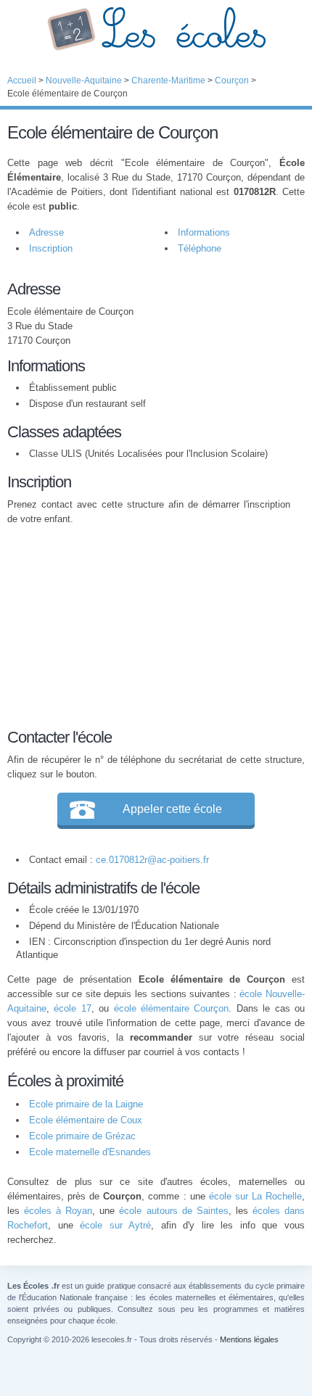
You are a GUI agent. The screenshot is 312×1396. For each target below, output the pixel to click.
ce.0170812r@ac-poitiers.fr (152, 859)
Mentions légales (249, 1339)
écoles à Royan (58, 1210)
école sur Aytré (115, 1225)
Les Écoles (156, 29)
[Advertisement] (149, 624)
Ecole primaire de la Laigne (86, 1104)
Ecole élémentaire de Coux (85, 1120)
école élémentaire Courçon (171, 1008)
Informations (204, 232)
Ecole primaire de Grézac (82, 1136)
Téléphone (199, 248)
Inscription (51, 248)
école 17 (72, 1008)
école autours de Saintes (173, 1210)
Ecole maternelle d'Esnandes (90, 1152)
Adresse (46, 232)
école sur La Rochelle (255, 1196)
